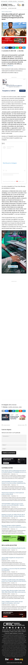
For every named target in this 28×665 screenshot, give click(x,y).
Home (3, 11)
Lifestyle (6, 11)
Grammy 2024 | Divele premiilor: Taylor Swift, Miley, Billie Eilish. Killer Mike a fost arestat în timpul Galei (13, 592)
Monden (14, 404)
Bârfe (10, 11)
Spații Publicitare (13, 633)
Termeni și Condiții (16, 630)
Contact (23, 631)
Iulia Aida (21, 50)
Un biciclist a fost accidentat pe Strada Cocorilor (13, 548)
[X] (21, 628)
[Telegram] (18, 628)
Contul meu (20, 633)
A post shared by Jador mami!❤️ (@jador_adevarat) (15, 181)
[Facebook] (3, 628)
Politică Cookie (13, 631)
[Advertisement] (14, 340)
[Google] (13, 628)
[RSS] (24, 628)
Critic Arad (8, 630)
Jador (20, 407)
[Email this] (3, 48)
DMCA (19, 631)
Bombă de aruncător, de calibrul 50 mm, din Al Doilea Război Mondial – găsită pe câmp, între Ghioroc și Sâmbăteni (13, 516)
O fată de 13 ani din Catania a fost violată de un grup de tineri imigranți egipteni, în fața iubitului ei (14, 581)
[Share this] (6, 48)
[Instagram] (6, 628)
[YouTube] (10, 628)
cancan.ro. (10, 65)
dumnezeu (15, 407)
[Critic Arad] (8, 5)
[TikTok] (15, 628)
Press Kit (7, 633)
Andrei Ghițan (17, 662)
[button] (18, 5)
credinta (10, 407)
